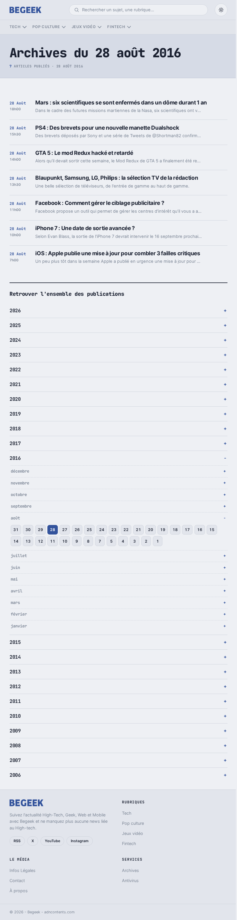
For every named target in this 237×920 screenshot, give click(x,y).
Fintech (116, 27)
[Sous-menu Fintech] (129, 27)
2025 (15, 325)
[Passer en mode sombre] (221, 9)
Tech (15, 27)
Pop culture (46, 27)
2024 (15, 340)
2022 (15, 369)
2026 (15, 310)
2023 (15, 355)
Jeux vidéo (84, 27)
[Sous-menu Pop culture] (64, 27)
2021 (15, 384)
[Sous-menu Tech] (24, 27)
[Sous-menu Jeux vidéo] (99, 27)
